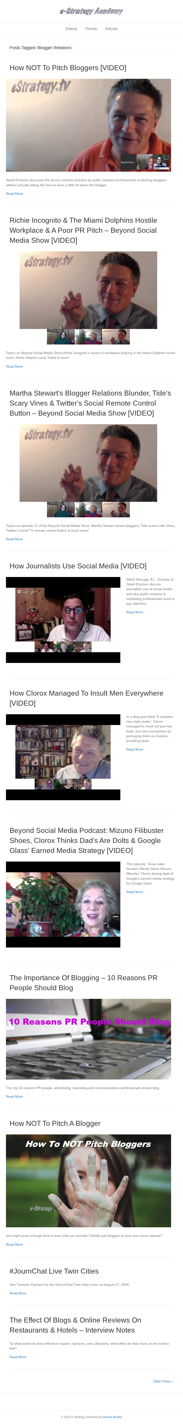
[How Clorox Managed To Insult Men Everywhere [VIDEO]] (63, 757)
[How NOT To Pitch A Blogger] (88, 1180)
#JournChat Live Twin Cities (54, 1271)
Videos (71, 29)
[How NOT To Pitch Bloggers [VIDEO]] (88, 125)
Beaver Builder (112, 1417)
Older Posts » (163, 1381)
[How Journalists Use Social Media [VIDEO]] (63, 619)
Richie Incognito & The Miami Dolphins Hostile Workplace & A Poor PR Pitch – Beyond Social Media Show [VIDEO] (83, 230)
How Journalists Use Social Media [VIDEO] (78, 566)
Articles (111, 29)
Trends (91, 29)
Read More (14, 194)
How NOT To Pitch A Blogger (55, 1123)
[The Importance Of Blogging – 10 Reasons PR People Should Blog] (88, 1039)
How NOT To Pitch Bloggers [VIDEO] (68, 68)
